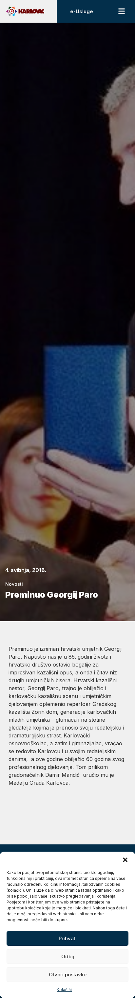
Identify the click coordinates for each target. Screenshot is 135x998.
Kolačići (64, 989)
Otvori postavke (68, 974)
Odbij (67, 956)
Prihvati (68, 938)
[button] (125, 860)
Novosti (14, 584)
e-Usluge (81, 11)
